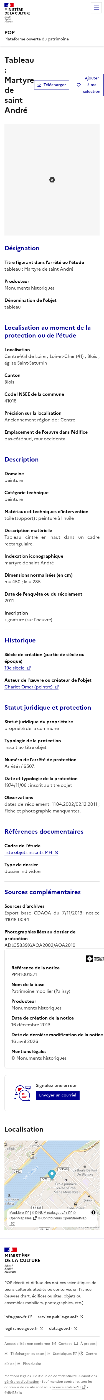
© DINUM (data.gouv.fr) (49, 1212)
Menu (96, 7)
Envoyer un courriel (57, 1095)
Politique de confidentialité (55, 1376)
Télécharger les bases (27, 1353)
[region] (52, 1185)
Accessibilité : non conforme (27, 1343)
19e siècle (14, 667)
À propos (87, 1343)
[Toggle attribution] (93, 1212)
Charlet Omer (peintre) (28, 686)
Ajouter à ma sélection (91, 84)
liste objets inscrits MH (28, 852)
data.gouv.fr (60, 1328)
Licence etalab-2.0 (66, 1387)
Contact (65, 1343)
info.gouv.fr (15, 1317)
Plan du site (32, 1363)
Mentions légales (17, 1376)
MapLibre (16, 1212)
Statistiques (62, 1353)
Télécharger (55, 85)
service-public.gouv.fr (58, 1317)
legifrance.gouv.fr (21, 1328)
